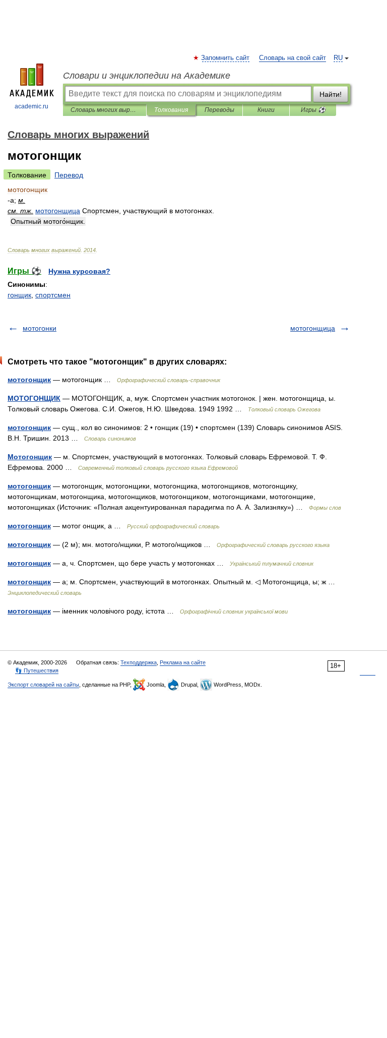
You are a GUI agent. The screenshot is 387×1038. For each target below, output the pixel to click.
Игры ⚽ (313, 109)
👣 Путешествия (36, 670)
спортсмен (53, 295)
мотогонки (39, 328)
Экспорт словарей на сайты (43, 685)
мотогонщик (29, 380)
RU (338, 58)
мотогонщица (312, 328)
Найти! (330, 94)
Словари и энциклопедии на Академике (146, 76)
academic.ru (31, 106)
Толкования (171, 109)
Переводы (219, 109)
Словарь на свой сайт (292, 58)
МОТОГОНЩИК (34, 398)
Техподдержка (138, 662)
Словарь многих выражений (105, 109)
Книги (266, 109)
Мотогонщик (30, 457)
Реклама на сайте (183, 662)
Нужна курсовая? (79, 271)
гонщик (19, 295)
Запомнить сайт (225, 58)
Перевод (68, 175)
